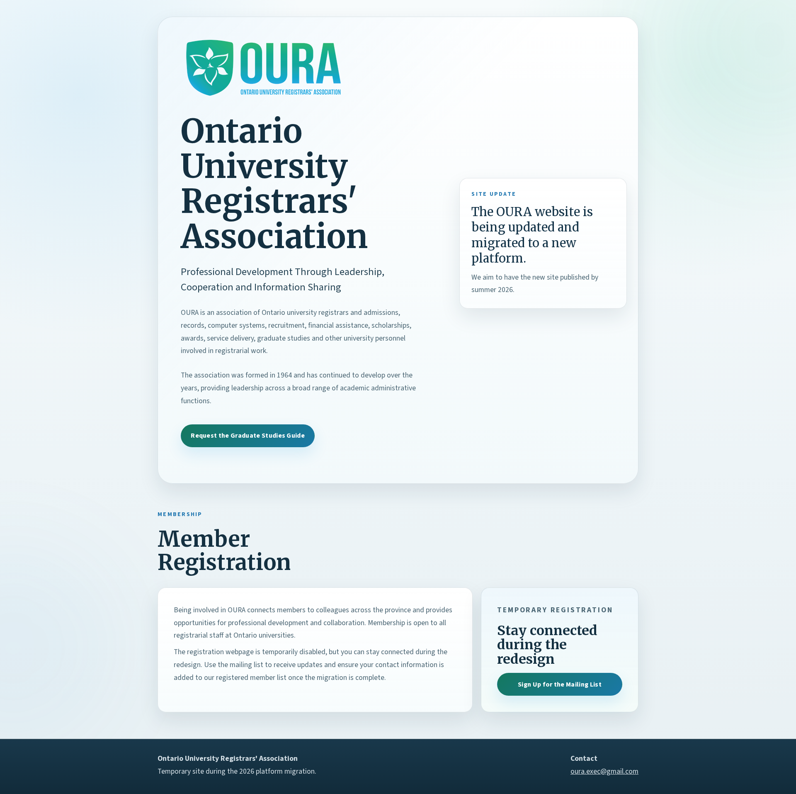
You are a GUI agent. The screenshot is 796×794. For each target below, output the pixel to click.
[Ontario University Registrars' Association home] (264, 67)
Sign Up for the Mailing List (560, 684)
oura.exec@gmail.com (604, 771)
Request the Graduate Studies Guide (248, 435)
